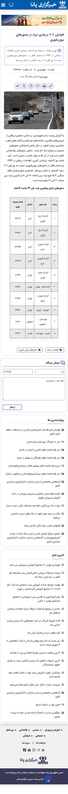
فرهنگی (27, 736)
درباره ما (26, 743)
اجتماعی (39, 736)
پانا (48, 772)
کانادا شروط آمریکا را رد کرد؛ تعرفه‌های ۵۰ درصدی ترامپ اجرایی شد (33, 623)
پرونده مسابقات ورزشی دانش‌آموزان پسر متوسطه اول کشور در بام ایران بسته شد (34, 575)
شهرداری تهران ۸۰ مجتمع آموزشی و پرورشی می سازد (34, 565)
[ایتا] (24, 749)
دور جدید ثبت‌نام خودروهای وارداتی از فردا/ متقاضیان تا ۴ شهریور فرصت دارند (33, 643)
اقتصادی (23, 730)
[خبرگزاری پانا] (48, 5)
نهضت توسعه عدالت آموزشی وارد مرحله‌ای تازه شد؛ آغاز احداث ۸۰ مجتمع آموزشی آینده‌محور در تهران (33, 587)
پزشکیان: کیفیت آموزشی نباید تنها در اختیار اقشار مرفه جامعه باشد (34, 675)
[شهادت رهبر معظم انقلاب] (34, 20)
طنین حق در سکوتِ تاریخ (48, 705)
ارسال (12, 407)
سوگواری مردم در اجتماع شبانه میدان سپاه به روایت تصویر (35, 715)
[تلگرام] (17, 86)
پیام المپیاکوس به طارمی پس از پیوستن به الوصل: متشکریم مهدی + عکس (36, 599)
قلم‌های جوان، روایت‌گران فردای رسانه (42, 526)
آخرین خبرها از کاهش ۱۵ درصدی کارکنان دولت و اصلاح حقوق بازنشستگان (33, 663)
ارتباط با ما (41, 743)
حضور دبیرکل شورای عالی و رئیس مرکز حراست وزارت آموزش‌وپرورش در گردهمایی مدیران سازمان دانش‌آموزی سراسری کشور (33, 538)
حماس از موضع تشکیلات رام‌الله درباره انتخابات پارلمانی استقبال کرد (33, 611)
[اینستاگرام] (31, 86)
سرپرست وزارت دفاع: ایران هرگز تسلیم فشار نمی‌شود (35, 685)
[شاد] (29, 749)
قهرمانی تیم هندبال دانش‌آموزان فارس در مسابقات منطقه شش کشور (33, 432)
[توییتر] (24, 86)
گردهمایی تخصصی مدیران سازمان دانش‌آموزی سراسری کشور (33, 484)
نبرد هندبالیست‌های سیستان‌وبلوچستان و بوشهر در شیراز (33, 474)
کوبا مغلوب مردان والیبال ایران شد (43, 633)
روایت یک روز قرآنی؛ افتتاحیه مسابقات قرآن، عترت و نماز (33, 506)
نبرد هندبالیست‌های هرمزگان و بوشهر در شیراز (38, 458)
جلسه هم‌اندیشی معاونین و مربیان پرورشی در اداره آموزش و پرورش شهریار (36, 496)
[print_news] (44, 86)
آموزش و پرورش (52, 730)
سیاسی (36, 730)
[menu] (3, 5)
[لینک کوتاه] (50, 86)
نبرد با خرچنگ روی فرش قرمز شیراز (43, 442)
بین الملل (10, 730)
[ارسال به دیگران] (37, 86)
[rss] (43, 750)
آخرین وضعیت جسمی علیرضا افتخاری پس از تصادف (35, 653)
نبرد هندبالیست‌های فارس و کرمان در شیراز (39, 450)
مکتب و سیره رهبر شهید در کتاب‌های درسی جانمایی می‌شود (35, 516)
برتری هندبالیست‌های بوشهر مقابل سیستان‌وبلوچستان (34, 466)
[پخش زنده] (11, 5)
